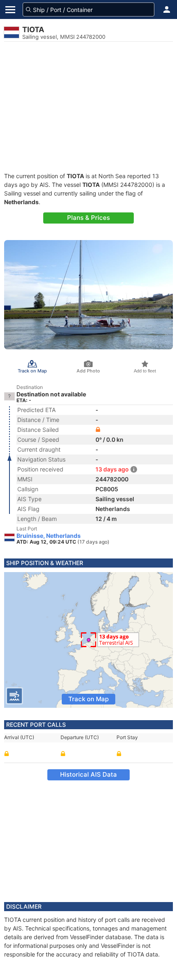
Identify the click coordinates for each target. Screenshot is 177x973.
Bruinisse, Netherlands (48, 535)
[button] (166, 9)
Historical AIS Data (88, 774)
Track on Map (88, 699)
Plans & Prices (88, 217)
